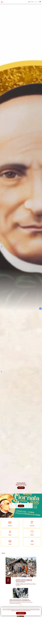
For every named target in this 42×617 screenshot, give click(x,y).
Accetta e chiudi (21, 613)
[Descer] (1, 371)
